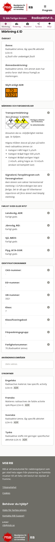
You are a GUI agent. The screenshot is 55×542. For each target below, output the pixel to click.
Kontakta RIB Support (13, 515)
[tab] (5, 25)
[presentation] (5, 25)
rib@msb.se (8, 525)
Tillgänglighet (9, 487)
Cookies (6, 493)
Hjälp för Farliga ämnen (14, 510)
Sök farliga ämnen (16, 18)
